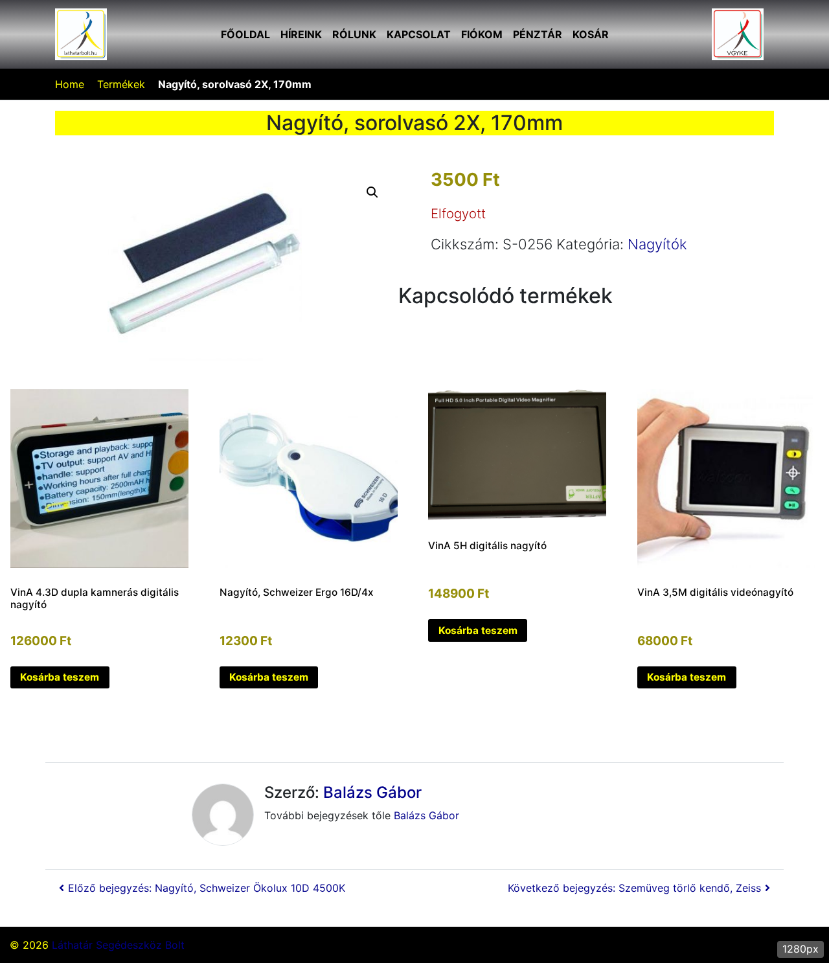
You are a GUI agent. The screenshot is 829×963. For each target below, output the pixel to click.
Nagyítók (657, 244)
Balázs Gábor (372, 792)
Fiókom (482, 34)
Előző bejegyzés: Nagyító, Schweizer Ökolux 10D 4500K (206, 887)
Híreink (301, 34)
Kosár (591, 34)
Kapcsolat (419, 34)
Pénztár (537, 34)
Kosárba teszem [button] (59, 677)
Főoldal (245, 34)
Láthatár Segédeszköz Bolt (118, 944)
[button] (372, 192)
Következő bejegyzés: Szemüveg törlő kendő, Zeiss (634, 887)
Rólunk (354, 34)
